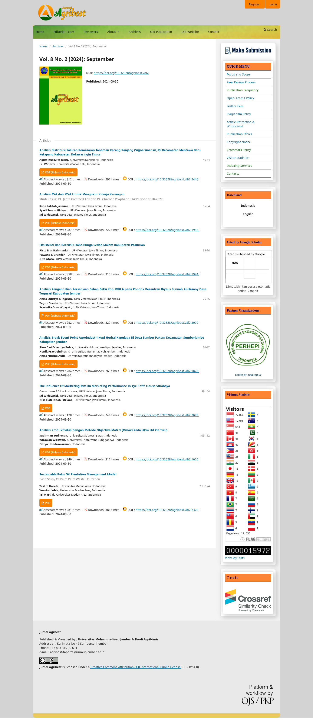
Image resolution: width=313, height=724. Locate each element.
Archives (135, 32)
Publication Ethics (239, 134)
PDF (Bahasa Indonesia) (60, 172)
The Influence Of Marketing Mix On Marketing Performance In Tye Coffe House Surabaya (104, 386)
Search (271, 30)
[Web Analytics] (248, 554)
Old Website (190, 32)
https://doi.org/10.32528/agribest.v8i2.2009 (167, 323)
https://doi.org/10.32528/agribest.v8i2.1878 (167, 371)
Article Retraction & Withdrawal (240, 124)
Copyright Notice (239, 142)
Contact (213, 32)
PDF (47, 408)
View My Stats (235, 558)
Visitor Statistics (238, 158)
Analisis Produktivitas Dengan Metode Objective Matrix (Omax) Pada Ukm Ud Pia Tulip (103, 430)
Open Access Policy (240, 98)
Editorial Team (63, 32)
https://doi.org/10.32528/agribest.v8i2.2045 (167, 415)
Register (254, 4)
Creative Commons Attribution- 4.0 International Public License (135, 667)
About (112, 32)
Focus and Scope (239, 74)
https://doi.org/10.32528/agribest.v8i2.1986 (167, 230)
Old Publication (161, 32)
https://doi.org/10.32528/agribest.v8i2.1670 (167, 459)
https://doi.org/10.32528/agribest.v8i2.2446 (167, 179)
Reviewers (90, 32)
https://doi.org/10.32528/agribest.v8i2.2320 (167, 510)
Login (273, 4)
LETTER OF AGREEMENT (248, 375)
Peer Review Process (241, 82)
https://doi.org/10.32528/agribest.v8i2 (121, 73)
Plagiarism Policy (239, 114)
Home (40, 32)
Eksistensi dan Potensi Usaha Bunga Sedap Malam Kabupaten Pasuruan (92, 245)
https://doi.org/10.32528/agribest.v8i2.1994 (167, 274)
